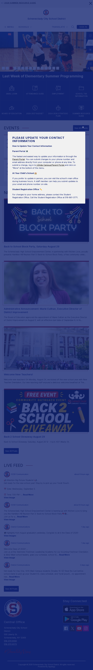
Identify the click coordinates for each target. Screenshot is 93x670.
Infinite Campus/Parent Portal (50, 165)
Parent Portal (18, 159)
